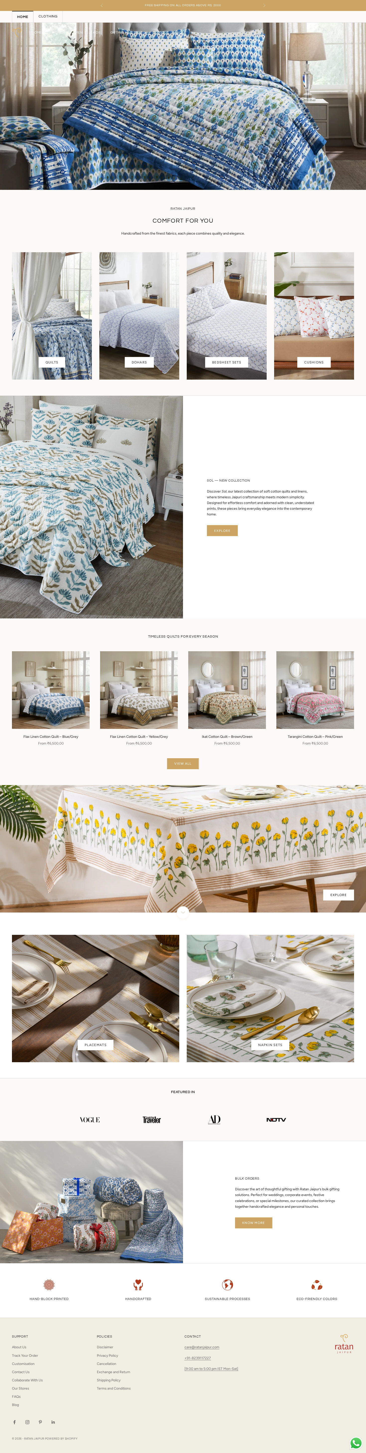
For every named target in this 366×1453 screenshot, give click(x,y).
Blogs (158, 32)
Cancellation (106, 1364)
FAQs (16, 1397)
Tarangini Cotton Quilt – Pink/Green (315, 737)
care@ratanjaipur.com (201, 1347)
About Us (19, 1347)
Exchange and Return (113, 1372)
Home (37, 32)
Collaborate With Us (27, 1380)
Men (79, 32)
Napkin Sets (270, 1045)
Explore (222, 531)
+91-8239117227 (197, 1358)
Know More (253, 1223)
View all (182, 763)
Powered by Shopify (61, 1438)
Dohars (139, 362)
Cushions (314, 362)
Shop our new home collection (183, 5)
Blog (15, 1405)
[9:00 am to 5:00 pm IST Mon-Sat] (211, 1369)
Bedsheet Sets (226, 362)
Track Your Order (25, 1355)
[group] (183, 106)
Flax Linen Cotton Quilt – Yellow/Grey (139, 737)
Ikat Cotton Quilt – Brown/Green (227, 737)
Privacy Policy (107, 1355)
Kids (97, 32)
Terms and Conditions (114, 1388)
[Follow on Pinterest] (40, 1422)
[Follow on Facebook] (14, 1422)
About (180, 32)
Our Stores (20, 1388)
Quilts (52, 362)
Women (58, 32)
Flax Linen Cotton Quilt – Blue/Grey (50, 737)
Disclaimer (105, 1347)
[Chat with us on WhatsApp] (356, 1443)
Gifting (117, 32)
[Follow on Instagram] (27, 1422)
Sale (138, 32)
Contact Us (21, 1372)
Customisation (23, 1364)
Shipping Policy (109, 1380)
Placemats (96, 1045)
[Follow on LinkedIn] (53, 1422)
